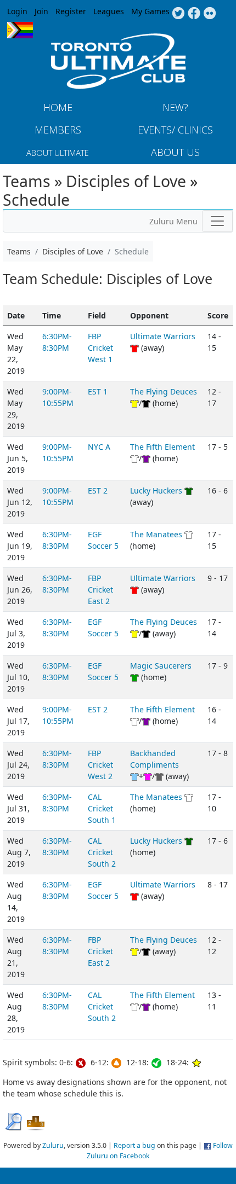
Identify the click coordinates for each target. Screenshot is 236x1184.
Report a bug (134, 1145)
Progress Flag (20, 30)
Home (57, 107)
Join (41, 11)
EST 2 (98, 490)
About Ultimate (57, 152)
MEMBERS (58, 129)
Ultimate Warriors (162, 336)
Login (17, 11)
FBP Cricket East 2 (100, 589)
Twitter (178, 13)
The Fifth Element (162, 447)
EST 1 (98, 391)
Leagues (108, 11)
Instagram (210, 13)
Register (70, 11)
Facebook (194, 13)
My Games (150, 11)
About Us (175, 152)
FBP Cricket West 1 (100, 347)
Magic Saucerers (161, 665)
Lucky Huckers (156, 490)
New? (175, 107)
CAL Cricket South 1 (102, 808)
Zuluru (53, 1145)
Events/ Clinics (175, 129)
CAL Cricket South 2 (102, 852)
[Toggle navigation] (217, 221)
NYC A (99, 447)
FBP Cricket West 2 (100, 764)
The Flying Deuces (163, 391)
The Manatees (156, 534)
